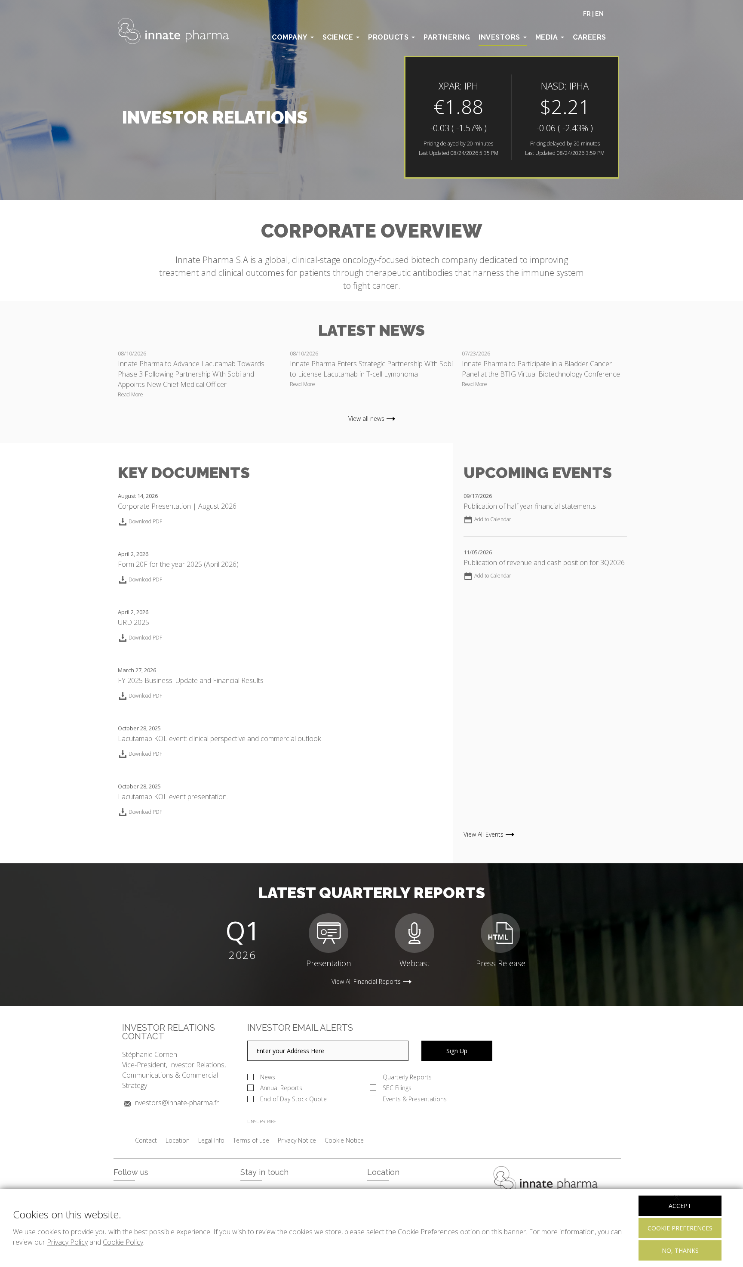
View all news (366, 419)
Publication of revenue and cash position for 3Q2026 (544, 562)
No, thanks (680, 1250)
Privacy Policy (67, 1242)
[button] (487, 519)
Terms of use (251, 1140)
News (267, 1077)
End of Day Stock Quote (293, 1099)
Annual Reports (281, 1088)
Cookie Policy (123, 1242)
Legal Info (211, 1140)
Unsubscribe (261, 1122)
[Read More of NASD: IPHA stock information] (511, 117)
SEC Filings (397, 1088)
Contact (146, 1140)
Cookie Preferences (680, 1228)
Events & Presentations (415, 1099)
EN (599, 13)
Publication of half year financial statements (530, 506)
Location (178, 1140)
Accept (680, 1206)
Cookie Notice (344, 1140)
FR (587, 13)
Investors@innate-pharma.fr (176, 1102)
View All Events (484, 834)
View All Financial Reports (366, 982)
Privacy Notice (297, 1140)
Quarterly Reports (407, 1077)
